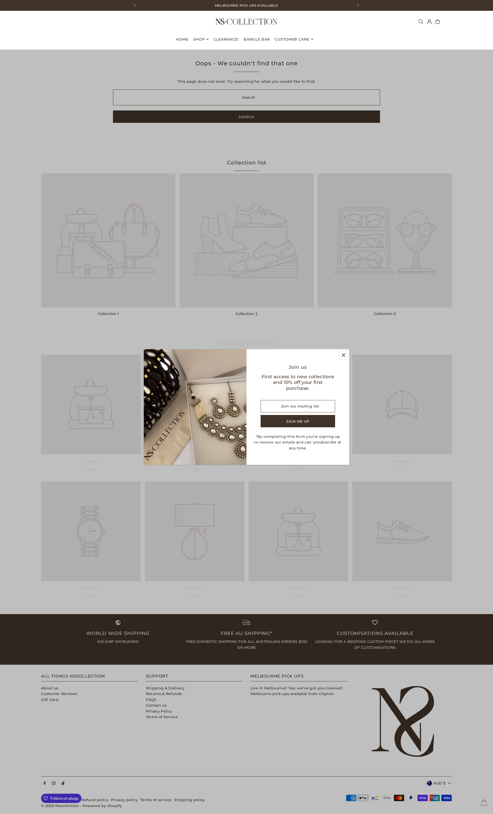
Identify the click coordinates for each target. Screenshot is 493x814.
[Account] (429, 21)
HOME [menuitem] (182, 39)
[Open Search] (421, 21)
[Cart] (437, 21)
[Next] (358, 5)
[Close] (343, 354)
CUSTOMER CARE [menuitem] (292, 39)
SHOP (199, 39)
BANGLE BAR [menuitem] (257, 39)
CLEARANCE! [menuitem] (226, 39)
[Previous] (135, 5)
